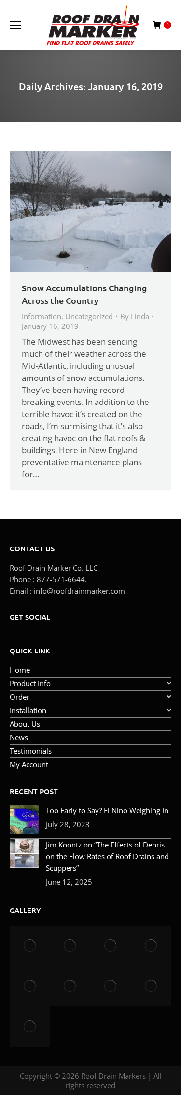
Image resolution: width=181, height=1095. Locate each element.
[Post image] (24, 819)
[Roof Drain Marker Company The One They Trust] (70, 986)
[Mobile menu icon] (15, 25)
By (134, 316)
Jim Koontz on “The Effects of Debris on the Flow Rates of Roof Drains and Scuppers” (107, 856)
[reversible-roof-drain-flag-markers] (151, 986)
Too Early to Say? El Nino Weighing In (107, 810)
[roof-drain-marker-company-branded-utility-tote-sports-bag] (30, 1026)
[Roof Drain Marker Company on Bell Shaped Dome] (151, 946)
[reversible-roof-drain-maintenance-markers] (111, 986)
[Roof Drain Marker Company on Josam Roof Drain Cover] (111, 946)
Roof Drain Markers (113, 1076)
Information (41, 316)
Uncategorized (89, 316)
